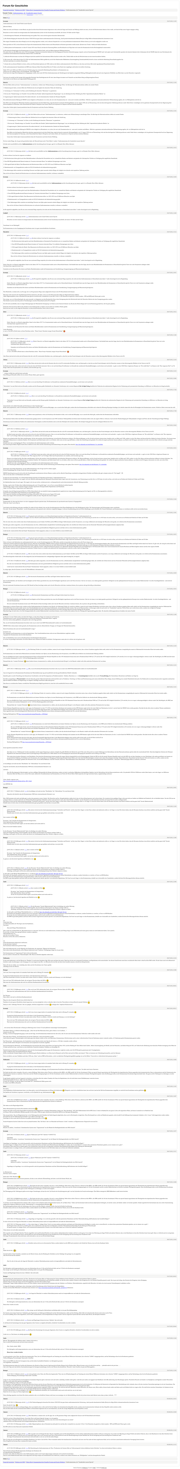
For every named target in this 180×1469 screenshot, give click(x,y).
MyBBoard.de (85, 1467)
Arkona (5, 359)
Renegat (5, 425)
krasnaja (5, 21)
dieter (4, 311)
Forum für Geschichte (15, 5)
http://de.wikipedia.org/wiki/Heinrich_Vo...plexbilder (89, 444)
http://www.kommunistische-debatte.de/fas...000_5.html (17, 781)
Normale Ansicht (30, 14)
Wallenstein (6, 958)
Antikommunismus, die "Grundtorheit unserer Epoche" (27, 13)
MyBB (94, 1467)
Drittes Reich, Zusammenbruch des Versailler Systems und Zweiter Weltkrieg (45, 10)
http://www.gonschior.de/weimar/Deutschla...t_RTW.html (33, 714)
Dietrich (5, 82)
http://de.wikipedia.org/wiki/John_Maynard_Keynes (49, 873)
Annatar (5, 1398)
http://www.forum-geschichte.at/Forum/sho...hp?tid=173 (53, 1287)
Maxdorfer (6, 232)
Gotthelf (5, 213)
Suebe (4, 717)
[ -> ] (27, 114)
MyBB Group (104, 1467)
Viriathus (5, 499)
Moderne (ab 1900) (20, 10)
